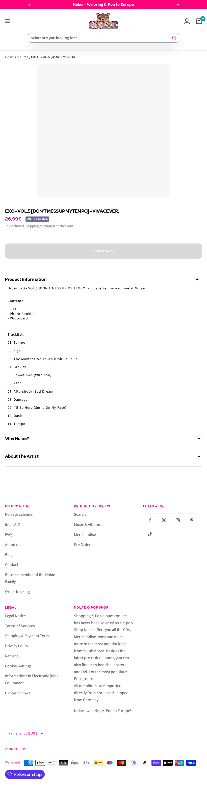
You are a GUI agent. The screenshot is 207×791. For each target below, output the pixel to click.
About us (12, 545)
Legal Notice (15, 616)
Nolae (9, 57)
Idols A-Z (12, 524)
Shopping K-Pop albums (94, 616)
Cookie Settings (18, 666)
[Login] (187, 21)
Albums (22, 57)
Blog (9, 554)
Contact (11, 564)
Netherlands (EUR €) (23, 733)
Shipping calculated (40, 226)
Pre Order (82, 545)
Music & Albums (87, 524)
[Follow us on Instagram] (178, 520)
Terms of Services (20, 626)
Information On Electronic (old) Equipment (31, 679)
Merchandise (85, 534)
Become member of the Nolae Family (30, 578)
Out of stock (104, 251)
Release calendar (19, 514)
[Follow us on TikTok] (150, 534)
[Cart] (199, 21)
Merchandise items (90, 637)
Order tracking (17, 591)
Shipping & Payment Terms (27, 636)
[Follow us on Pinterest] (192, 520)
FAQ (8, 534)
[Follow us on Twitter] (164, 520)
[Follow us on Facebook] (150, 520)
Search (80, 514)
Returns (11, 656)
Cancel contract (17, 693)
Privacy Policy (16, 646)
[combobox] (101, 38)
